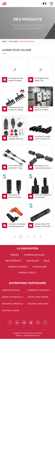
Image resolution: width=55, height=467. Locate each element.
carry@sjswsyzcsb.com (31, 335)
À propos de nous (34, 255)
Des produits (13, 41)
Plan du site (40, 267)
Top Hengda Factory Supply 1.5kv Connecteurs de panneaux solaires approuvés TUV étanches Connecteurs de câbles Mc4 (42, 79)
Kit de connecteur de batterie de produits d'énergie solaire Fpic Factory (42, 109)
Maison (4, 41)
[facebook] (10, 322)
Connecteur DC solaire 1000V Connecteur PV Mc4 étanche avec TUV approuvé (43, 138)
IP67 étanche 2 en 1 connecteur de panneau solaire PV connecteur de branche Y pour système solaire (43, 167)
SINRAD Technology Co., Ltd (14, 297)
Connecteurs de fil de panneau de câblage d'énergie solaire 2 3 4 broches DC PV (16, 109)
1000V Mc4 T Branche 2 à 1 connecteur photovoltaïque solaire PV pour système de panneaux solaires (43, 196)
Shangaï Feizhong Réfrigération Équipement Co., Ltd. (12, 290)
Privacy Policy (27, 273)
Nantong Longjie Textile (10, 311)
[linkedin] (17, 322)
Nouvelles (32, 261)
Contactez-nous (18, 267)
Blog (47, 261)
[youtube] (31, 322)
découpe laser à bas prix (38, 304)
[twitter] (24, 322)
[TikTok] (45, 322)
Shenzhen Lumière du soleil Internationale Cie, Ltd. (13, 304)
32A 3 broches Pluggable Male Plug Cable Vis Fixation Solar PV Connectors (16, 138)
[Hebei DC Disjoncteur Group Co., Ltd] (4, 3)
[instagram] (38, 322)
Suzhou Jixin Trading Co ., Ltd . (40, 297)
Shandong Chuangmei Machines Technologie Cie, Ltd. (39, 290)
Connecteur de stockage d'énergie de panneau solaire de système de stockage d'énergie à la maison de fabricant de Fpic (16, 225)
